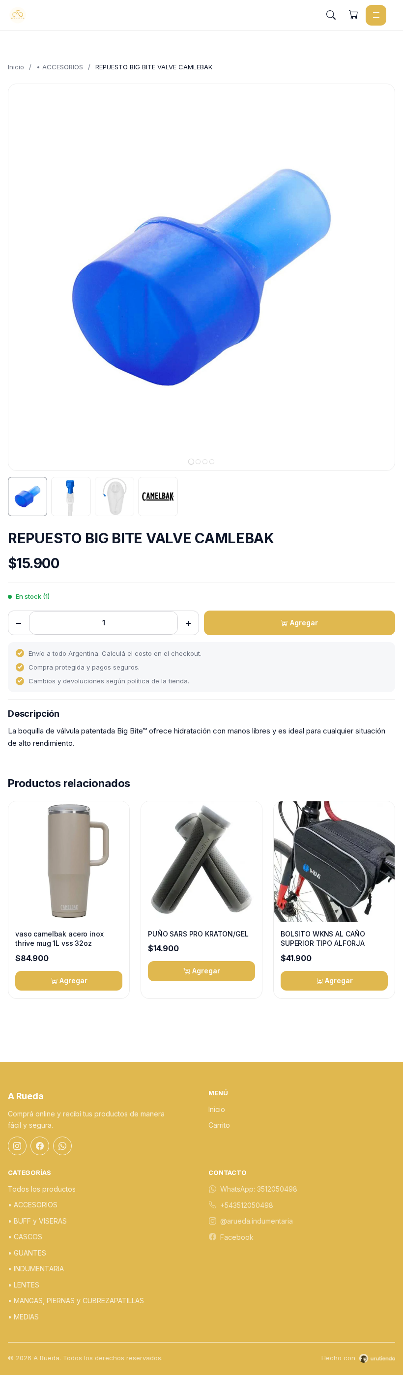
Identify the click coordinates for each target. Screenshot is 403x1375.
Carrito (219, 1125)
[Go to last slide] (24, 277)
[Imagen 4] (157, 496)
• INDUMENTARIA (36, 1268)
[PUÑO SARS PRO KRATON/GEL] (201, 861)
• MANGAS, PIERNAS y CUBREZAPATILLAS (76, 1300)
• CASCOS (25, 1236)
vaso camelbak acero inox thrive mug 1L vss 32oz (59, 939)
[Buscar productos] (330, 15)
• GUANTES (27, 1253)
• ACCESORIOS (59, 67)
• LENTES (23, 1285)
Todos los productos (42, 1189)
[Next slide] (379, 277)
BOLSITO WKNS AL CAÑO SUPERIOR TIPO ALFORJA (323, 939)
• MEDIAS (23, 1317)
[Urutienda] (377, 1358)
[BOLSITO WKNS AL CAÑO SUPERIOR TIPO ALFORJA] (334, 861)
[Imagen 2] (70, 496)
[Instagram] (17, 1146)
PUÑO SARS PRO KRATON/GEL (198, 934)
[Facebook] (39, 1146)
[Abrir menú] (376, 15)
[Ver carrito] (353, 15)
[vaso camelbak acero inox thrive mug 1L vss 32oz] (68, 861)
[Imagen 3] (114, 496)
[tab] (191, 461)
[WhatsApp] (62, 1146)
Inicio (16, 67)
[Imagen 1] (27, 496)
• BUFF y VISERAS (37, 1221)
